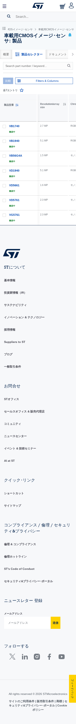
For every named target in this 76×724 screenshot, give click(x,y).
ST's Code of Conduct (19, 568)
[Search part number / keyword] (69, 65)
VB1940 (14, 140)
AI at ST (9, 460)
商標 (59, 701)
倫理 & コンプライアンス (20, 544)
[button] (4, 6)
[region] (56, 159)
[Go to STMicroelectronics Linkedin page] (24, 657)
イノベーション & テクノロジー (24, 317)
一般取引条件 (12, 366)
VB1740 (14, 126)
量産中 (12, 132)
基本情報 (9, 280)
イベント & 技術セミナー (20, 448)
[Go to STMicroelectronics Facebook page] (49, 657)
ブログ (8, 354)
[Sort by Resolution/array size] (64, 104)
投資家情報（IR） (15, 292)
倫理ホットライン (15, 556)
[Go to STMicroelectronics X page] (13, 657)
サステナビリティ (15, 305)
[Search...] (9, 16)
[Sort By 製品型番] (16, 105)
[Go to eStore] (63, 6)
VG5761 (14, 214)
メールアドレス (13, 613)
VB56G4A (15, 155)
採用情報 (9, 329)
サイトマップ (12, 505)
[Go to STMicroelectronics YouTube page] (61, 657)
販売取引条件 (45, 701)
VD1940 (14, 170)
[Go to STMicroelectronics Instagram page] (36, 657)
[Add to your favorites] (22, 90)
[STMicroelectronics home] (38, 6)
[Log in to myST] (71, 6)
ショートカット (14, 493)
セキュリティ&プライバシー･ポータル (28, 581)
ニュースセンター (15, 436)
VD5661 (14, 185)
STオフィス (11, 399)
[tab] (6, 54)
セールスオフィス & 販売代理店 (24, 411)
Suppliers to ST (14, 342)
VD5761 (14, 200)
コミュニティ (12, 423)
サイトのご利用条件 (22, 701)
